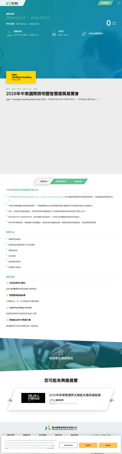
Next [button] (111, 402)
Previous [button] (11, 402)
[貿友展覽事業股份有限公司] (12, 3)
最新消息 (58, 435)
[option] (61, 399)
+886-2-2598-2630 (102, 435)
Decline (88, 445)
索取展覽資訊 (61, 181)
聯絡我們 (74, 435)
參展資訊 (43, 181)
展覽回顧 (78, 181)
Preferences (68, 445)
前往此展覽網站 (96, 33)
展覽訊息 (26, 435)
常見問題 (42, 435)
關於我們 (10, 435)
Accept (108, 445)
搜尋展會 (105, 3)
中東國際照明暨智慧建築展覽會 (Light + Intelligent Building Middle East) (36, 197)
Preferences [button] (50, 448)
